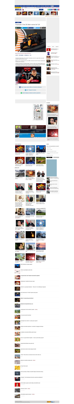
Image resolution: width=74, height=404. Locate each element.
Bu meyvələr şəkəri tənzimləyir (26, 315)
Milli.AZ (18, 9)
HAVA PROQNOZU (38, 7)
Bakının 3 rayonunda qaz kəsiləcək (27, 298)
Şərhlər (57, 46)
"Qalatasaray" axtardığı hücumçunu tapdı (28, 281)
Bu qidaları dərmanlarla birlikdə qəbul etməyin (28, 332)
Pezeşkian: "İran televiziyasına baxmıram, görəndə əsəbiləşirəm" (32, 377)
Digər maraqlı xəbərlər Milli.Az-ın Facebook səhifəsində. (31, 87)
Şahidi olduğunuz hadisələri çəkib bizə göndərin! (31, 92)
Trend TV (26, 7)
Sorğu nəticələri (56, 157)
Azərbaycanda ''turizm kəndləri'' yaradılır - (29, 309)
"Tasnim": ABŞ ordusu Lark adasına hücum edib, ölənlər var (31, 354)
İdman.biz (53, 7)
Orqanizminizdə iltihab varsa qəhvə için (27, 343)
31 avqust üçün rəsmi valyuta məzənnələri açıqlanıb (30, 275)
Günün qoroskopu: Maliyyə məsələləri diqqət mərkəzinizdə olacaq (32, 371)
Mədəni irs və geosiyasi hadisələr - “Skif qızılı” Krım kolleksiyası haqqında (33, 286)
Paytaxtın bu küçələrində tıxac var (27, 303)
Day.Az (43, 7)
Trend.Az (45, 7)
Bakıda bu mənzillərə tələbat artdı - (28, 360)
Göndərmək (49, 157)
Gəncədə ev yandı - (25, 388)
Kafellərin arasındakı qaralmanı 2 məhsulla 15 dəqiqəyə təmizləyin (32, 326)
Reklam (19, 7)
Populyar (48, 46)
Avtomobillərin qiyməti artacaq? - (27, 394)
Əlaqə (16, 7)
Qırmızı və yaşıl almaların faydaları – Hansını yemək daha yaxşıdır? (32, 337)
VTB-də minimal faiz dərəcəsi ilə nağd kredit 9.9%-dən (23, 53)
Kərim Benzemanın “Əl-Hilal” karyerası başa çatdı (29, 292)
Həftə (53, 46)
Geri (15, 13)
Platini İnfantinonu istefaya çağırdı (26, 264)
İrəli (58, 13)
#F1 (30, 55)
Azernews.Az (49, 7)
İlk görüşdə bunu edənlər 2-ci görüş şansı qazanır (29, 320)
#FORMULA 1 (26, 55)
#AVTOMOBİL (21, 55)
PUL (34, 7)
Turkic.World (57, 7)
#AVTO (17, 55)
